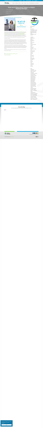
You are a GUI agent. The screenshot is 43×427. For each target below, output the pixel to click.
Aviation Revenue (10, 53)
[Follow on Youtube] (36, 133)
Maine (31, 54)
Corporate (31, 45)
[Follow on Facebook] (32, 133)
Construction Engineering (33, 44)
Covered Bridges (32, 75)
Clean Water (34, 71)
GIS (33, 86)
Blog (32, 0)
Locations (20, 0)
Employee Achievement (33, 76)
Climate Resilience (32, 73)
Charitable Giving (32, 42)
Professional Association (33, 92)
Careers (24, 0)
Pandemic (32, 90)
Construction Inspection (33, 74)
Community (36, 73)
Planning (31, 91)
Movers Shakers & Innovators (33, 88)
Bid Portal (36, 0)
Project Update (35, 93)
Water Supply (35, 97)
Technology (31, 61)
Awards (35, 70)
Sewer (31, 95)
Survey (31, 60)
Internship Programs (28, 0)
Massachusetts (32, 55)
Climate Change (32, 72)
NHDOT (34, 89)
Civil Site (31, 43)
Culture (31, 46)
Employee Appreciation (33, 79)
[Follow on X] (34, 133)
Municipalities (32, 89)
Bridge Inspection (32, 40)
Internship (31, 52)
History (35, 86)
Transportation (32, 63)
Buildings (31, 71)
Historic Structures (32, 51)
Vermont (31, 65)
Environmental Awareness (33, 82)
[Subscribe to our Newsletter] (37, 133)
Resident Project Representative (34, 94)
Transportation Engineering (33, 96)
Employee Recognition (33, 80)
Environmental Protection (33, 85)
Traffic (31, 62)
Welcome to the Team (15, 53)
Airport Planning (6, 53)
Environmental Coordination (33, 83)
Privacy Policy (12, 136)
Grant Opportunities (32, 50)
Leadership (31, 53)
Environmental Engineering (33, 84)
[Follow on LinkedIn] (35, 133)
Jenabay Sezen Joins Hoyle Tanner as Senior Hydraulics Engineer (33, 32)
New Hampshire (32, 56)
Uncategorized (32, 64)
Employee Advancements (33, 77)
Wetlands (36, 98)
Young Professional (34, 99)
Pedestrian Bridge (35, 90)
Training (36, 95)
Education (35, 75)
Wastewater (31, 66)
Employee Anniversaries (33, 78)
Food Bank (32, 86)
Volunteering (32, 97)
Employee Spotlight (32, 81)
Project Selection (32, 93)
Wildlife (31, 99)
